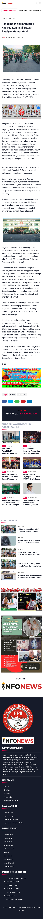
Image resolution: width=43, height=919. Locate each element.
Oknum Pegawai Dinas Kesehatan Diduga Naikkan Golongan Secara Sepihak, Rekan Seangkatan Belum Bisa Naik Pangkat (30, 576)
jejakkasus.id (8, 856)
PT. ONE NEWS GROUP (11, 885)
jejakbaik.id (7, 852)
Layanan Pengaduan (10, 816)
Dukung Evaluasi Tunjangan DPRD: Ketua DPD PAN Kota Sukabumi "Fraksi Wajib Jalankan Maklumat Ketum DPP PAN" (32, 477)
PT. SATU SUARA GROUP (11, 889)
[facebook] (4, 401)
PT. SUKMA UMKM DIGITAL (12, 892)
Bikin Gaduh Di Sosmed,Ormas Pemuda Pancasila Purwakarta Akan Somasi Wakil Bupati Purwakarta (29, 565)
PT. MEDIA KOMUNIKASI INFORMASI (15, 878)
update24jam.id (9, 863)
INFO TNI (12, 19)
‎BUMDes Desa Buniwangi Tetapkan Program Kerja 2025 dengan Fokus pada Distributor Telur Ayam (11, 502)
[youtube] (19, 914)
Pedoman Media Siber (11, 801)
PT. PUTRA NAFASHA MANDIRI (13, 899)
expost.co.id (8, 838)
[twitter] (10, 401)
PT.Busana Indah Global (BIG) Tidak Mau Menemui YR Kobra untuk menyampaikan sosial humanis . (29, 530)
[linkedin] (29, 401)
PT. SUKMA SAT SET (10, 896)
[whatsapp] (16, 401)
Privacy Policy (8, 797)
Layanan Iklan (8, 812)
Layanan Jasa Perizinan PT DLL (13, 823)
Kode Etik (7, 790)
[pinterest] (23, 401)
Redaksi (6, 786)
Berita (13, 395)
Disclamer (7, 794)
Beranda (4, 19)
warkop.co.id (8, 842)
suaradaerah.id (8, 859)
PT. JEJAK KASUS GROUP (11, 882)
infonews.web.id (9, 867)
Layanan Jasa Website (11, 819)
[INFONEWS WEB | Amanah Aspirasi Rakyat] (8, 4)
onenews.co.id (8, 845)
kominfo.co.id (8, 835)
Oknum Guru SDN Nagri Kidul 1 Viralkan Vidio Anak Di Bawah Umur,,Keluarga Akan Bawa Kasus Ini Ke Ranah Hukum (30, 542)
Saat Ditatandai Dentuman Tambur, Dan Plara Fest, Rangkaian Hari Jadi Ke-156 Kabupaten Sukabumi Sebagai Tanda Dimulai (31, 451)
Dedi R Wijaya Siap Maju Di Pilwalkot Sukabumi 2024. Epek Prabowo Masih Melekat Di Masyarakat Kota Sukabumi (29, 553)
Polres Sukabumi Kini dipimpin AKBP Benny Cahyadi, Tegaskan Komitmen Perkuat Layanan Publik (10, 477)
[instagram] (16, 914)
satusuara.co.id (9, 849)
